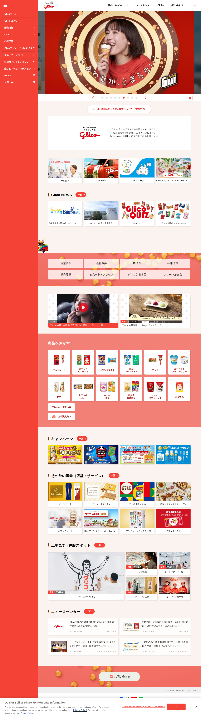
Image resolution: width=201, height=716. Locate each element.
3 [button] (111, 98)
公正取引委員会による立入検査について (119, 109)
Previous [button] (93, 97)
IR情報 (137, 263)
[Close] (196, 706)
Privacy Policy (79, 710)
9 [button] (136, 98)
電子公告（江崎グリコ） (176, 690)
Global (160, 5)
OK (176, 707)
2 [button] (107, 98)
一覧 (80, 194)
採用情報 (172, 263)
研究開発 (66, 274)
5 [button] (119, 98)
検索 (194, 5)
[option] (119, 52)
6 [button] (124, 98)
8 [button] (132, 98)
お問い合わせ (176, 5)
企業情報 (66, 263)
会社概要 (101, 263)
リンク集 (194, 690)
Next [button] (146, 97)
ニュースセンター (143, 5)
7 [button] (128, 98)
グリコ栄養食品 (137, 274)
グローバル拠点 (172, 274)
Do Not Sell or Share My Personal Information (143, 707)
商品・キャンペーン (118, 5)
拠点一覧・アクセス (101, 274)
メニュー (5, 5)
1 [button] (102, 98)
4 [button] (115, 98)
